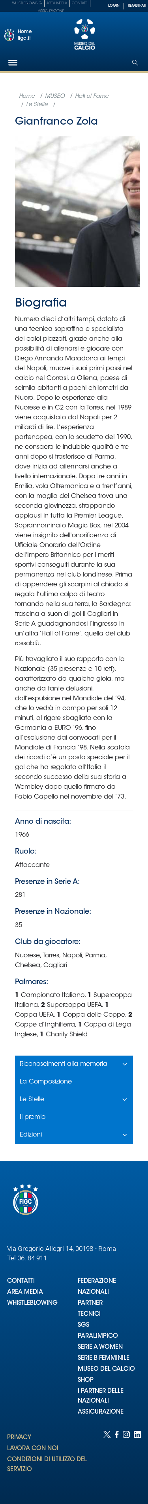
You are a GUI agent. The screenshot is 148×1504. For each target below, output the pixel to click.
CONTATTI (21, 1281)
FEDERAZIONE (97, 1281)
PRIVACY (19, 1438)
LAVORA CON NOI (32, 1449)
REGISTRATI (137, 5)
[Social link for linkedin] (137, 1459)
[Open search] (135, 63)
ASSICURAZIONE (101, 1412)
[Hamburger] (12, 62)
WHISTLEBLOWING (32, 1303)
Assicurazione (51, 11)
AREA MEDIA (25, 1292)
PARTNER (90, 1303)
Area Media (57, 3)
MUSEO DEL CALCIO (106, 1369)
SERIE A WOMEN (100, 1347)
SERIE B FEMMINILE (103, 1358)
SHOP (86, 1380)
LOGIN (114, 5)
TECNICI (89, 1314)
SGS (83, 1325)
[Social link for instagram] (126, 1459)
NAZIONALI (93, 1292)
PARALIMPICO (98, 1336)
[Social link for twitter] (107, 1459)
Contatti (80, 3)
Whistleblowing (27, 3)
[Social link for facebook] (117, 1459)
